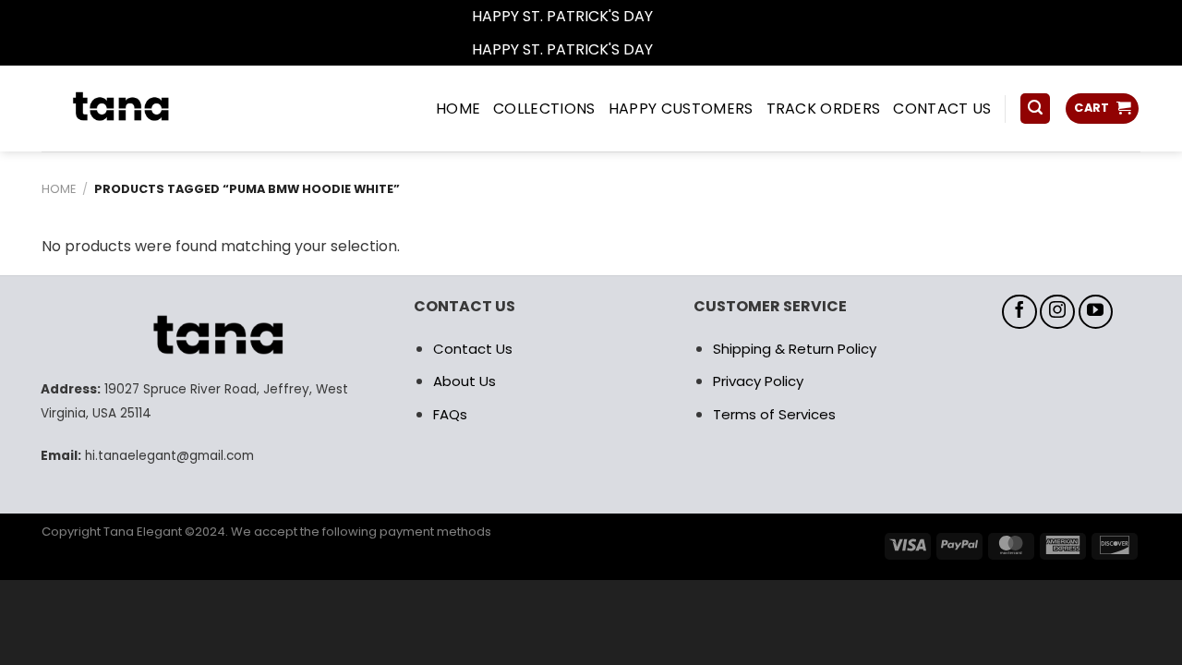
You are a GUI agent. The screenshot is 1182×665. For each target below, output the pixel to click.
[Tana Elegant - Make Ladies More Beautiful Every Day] (162, 108)
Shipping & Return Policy (794, 348)
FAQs (450, 414)
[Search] (1035, 108)
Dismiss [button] (683, 16)
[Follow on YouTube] (1096, 312)
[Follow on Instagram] (1057, 312)
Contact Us (473, 348)
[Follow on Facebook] (1019, 312)
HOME (458, 108)
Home (59, 189)
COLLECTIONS (544, 108)
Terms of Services (774, 414)
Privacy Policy (758, 381)
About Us (464, 381)
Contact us (942, 108)
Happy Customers (681, 108)
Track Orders (823, 108)
